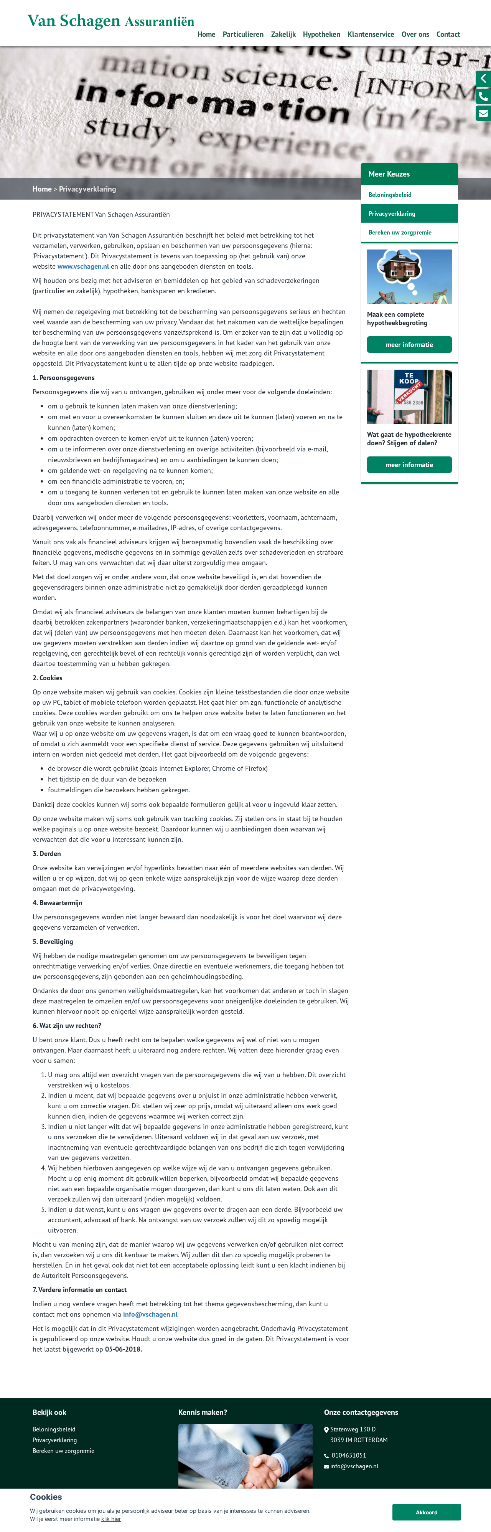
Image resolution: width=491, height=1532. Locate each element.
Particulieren (243, 34)
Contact (448, 34)
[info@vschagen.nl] (483, 113)
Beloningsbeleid (390, 194)
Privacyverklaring (87, 189)
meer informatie (409, 344)
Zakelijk (283, 34)
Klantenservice (371, 34)
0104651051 (348, 1455)
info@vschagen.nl (150, 1314)
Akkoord (427, 1512)
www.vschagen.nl (83, 266)
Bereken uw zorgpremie (400, 232)
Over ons (415, 34)
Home (207, 34)
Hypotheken (321, 34)
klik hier (111, 1518)
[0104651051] (483, 96)
